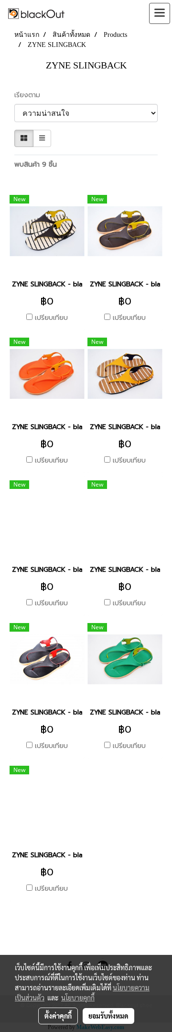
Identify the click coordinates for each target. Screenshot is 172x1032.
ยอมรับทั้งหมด (108, 1015)
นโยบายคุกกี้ (78, 997)
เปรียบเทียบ (51, 318)
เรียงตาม (30, 95)
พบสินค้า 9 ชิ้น (35, 164)
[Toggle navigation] (159, 13)
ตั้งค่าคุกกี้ (58, 1015)
